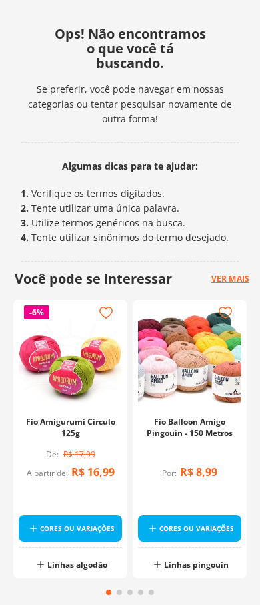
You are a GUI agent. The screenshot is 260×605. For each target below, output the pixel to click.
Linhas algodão (77, 564)
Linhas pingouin (196, 564)
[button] (108, 592)
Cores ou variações (77, 528)
